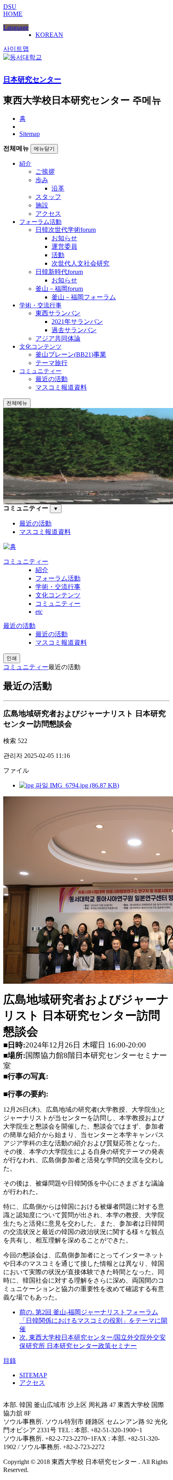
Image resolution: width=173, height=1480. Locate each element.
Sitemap (29, 133)
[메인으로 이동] (9, 546)
